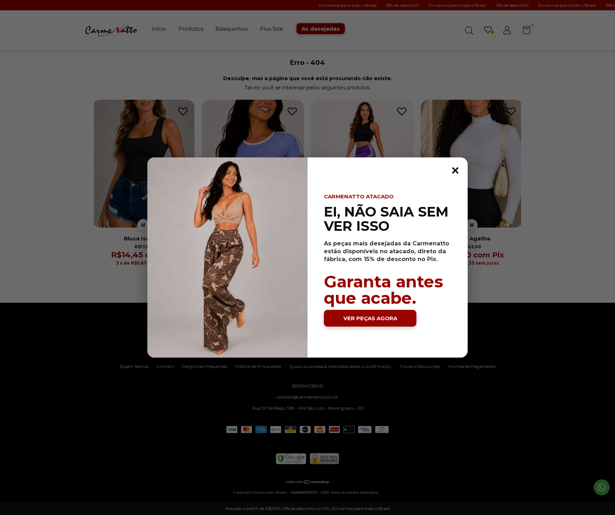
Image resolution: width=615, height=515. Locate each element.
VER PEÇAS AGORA (370, 318)
